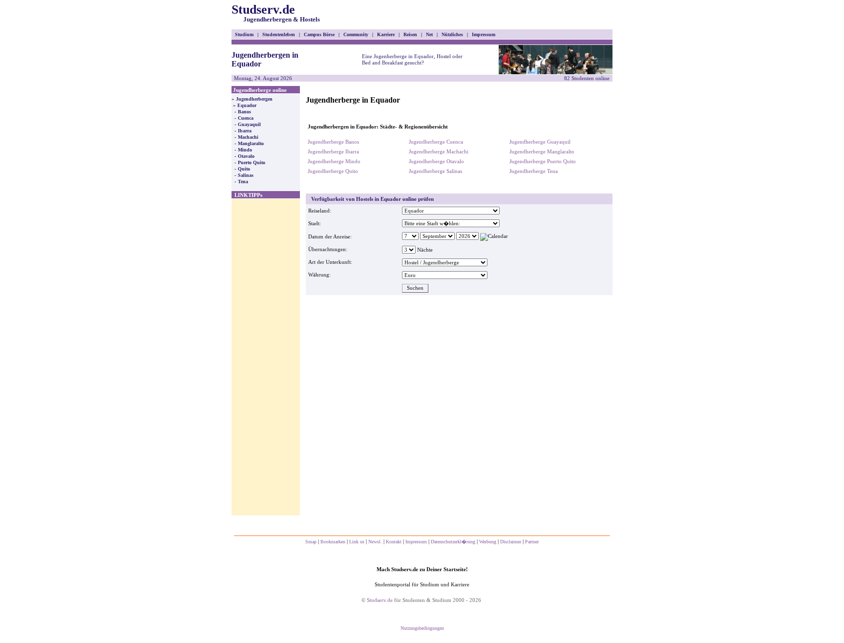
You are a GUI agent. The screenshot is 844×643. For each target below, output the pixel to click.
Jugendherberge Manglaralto (541, 151)
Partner (532, 541)
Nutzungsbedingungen (422, 628)
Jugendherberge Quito (333, 171)
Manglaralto (251, 143)
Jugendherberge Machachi (438, 151)
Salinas (245, 175)
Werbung (487, 541)
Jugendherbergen (254, 99)
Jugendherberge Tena (533, 171)
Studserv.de (276, 12)
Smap (310, 541)
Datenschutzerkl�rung (453, 541)
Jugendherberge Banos (333, 142)
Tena (243, 181)
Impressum (416, 541)
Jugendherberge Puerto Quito (542, 161)
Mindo (245, 149)
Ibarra (245, 130)
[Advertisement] (265, 357)
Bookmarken (332, 541)
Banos (244, 111)
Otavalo (246, 156)
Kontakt (393, 541)
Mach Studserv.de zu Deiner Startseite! (422, 569)
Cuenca (245, 118)
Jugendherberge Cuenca (436, 142)
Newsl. (375, 541)
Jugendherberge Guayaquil (539, 142)
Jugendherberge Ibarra (333, 151)
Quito (244, 168)
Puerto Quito (251, 162)
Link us (356, 541)
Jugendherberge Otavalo (436, 161)
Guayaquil (249, 124)
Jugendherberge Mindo (334, 161)
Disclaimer (510, 541)
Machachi (248, 137)
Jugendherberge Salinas (435, 171)
